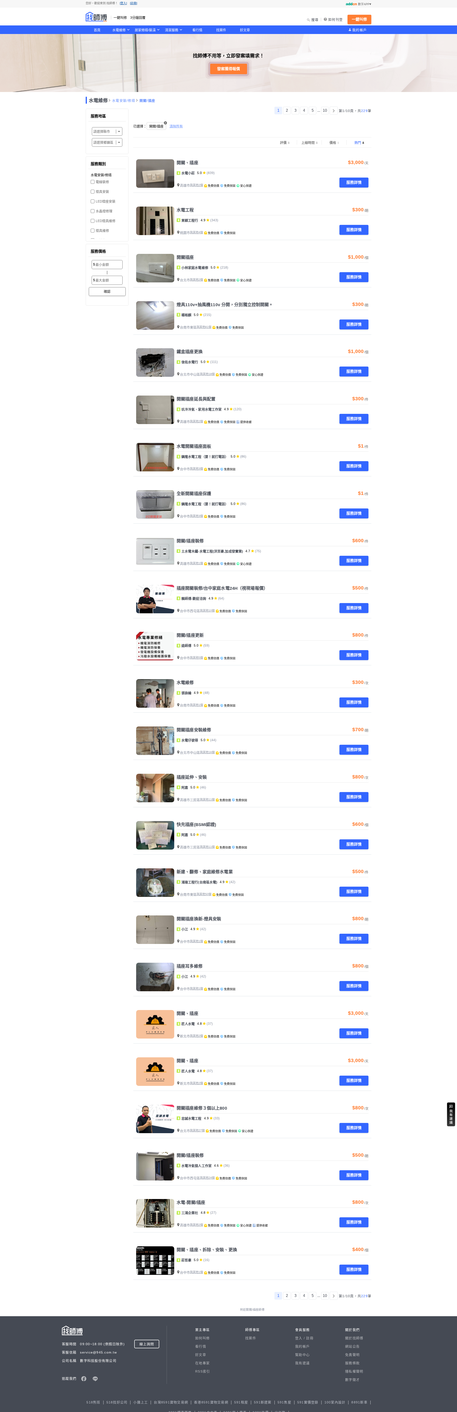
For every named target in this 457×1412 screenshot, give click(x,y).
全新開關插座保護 (194, 493)
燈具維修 (102, 230)
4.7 (247, 551)
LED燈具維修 (105, 221)
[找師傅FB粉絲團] (84, 1379)
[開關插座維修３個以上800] (155, 1119)
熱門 (357, 143)
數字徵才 (352, 1380)
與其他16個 (207, 752)
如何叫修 (202, 1338)
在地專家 (202, 1363)
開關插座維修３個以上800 (202, 1108)
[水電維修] (155, 693)
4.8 (199, 1023)
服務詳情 (354, 182)
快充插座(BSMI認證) (196, 824)
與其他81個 (204, 327)
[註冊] (133, 3)
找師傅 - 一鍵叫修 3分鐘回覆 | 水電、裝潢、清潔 (96, 16)
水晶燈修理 (104, 211)
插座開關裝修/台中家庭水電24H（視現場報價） (222, 588)
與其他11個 (207, 799)
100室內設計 (335, 1402)
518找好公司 (117, 1402)
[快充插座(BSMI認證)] (155, 835)
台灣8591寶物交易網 (171, 1402)
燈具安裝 (102, 191)
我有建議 (302, 1363)
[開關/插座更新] (155, 646)
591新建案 (263, 1402)
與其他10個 (207, 610)
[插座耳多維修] (155, 977)
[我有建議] (451, 1114)
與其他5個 (196, 657)
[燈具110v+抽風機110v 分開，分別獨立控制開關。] (155, 315)
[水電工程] (155, 221)
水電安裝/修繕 (123, 100)
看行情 (197, 30)
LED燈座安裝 (105, 201)
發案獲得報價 (228, 69)
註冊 (309, 1338)
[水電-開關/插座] (155, 1213)
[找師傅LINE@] (95, 1379)
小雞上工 (140, 1402)
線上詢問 (146, 1344)
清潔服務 (171, 30)
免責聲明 (352, 1355)
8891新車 (359, 1402)
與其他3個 (196, 468)
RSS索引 (202, 1371)
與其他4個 (196, 232)
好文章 (245, 30)
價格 (332, 143)
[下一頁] (334, 110)
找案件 (221, 30)
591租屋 (241, 1402)
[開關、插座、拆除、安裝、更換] (155, 1260)
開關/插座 (147, 100)
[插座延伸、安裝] (155, 788)
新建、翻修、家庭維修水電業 (205, 872)
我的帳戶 (359, 30)
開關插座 (185, 257)
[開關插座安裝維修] (155, 740)
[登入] (123, 3)
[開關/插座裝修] (155, 551)
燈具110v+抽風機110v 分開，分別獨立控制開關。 (225, 304)
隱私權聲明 (354, 1371)
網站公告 (352, 1346)
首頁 (97, 30)
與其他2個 (196, 185)
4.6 (216, 1165)
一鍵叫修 (359, 19)
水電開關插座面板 (194, 446)
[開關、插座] (155, 173)
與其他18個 (207, 374)
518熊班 (93, 1402)
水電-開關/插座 (191, 1202)
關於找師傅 (354, 1338)
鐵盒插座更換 (190, 351)
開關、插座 (187, 162)
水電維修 (119, 30)
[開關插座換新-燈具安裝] (155, 929)
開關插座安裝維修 (194, 730)
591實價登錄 (307, 1402)
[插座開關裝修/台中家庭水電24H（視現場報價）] (155, 599)
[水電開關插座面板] (155, 457)
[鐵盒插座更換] (155, 362)
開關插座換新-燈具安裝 (199, 919)
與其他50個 (204, 894)
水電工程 (185, 210)
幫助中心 (302, 1355)
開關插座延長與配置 (196, 399)
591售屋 (284, 1402)
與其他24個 (207, 1178)
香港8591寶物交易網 (211, 1402)
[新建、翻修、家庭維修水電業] (155, 882)
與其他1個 (196, 563)
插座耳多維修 (190, 966)
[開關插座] (155, 268)
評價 (283, 143)
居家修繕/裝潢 (145, 30)
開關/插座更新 (190, 635)
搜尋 (315, 20)
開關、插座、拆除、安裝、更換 (207, 1250)
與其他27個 (197, 1130)
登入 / (300, 1338)
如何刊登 (335, 19)
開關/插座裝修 (190, 541)
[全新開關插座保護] (155, 504)
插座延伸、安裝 (192, 777)
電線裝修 (102, 182)
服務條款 (352, 1363)
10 (325, 110)
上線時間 (308, 143)
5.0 (199, 173)
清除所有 (176, 126)
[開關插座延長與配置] (155, 410)
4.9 (203, 220)
